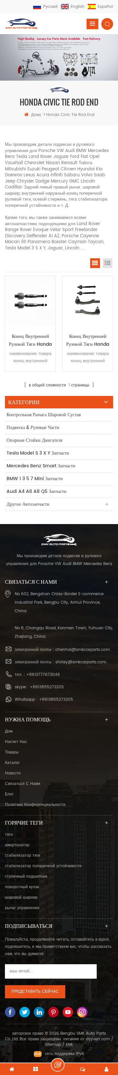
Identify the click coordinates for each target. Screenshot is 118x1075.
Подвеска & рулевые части (33, 427)
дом (8, 731)
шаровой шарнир (21, 897)
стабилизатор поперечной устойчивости (43, 866)
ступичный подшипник (26, 876)
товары (12, 752)
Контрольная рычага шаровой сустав (44, 415)
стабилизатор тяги (22, 855)
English (78, 7)
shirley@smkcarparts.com (80, 662)
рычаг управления (22, 908)
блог (9, 794)
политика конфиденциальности (35, 805)
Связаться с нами (22, 784)
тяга (9, 834)
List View (107, 263)
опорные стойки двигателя (34, 440)
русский (50, 7)
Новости (13, 773)
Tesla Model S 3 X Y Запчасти (38, 453)
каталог (12, 763)
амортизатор (17, 845)
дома (36, 115)
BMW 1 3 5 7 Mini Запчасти (35, 478)
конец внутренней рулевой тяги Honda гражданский (30, 340)
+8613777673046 (43, 675)
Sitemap (53, 1045)
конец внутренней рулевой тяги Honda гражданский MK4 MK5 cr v (87, 340)
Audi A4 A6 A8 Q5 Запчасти (37, 491)
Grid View (95, 263)
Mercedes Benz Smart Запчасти (41, 466)
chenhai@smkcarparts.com (82, 650)
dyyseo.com (98, 1039)
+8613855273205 (47, 687)
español (105, 7)
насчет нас (16, 742)
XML (69, 1045)
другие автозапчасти (28, 504)
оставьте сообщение (58, 1065)
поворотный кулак (22, 887)
